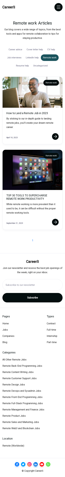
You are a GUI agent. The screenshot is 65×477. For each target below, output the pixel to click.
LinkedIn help (32, 57)
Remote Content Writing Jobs (18, 372)
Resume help (22, 65)
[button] (58, 7)
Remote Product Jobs (14, 415)
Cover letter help (35, 49)
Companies (8, 336)
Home (5, 323)
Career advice (15, 49)
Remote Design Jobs (13, 384)
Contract (51, 323)
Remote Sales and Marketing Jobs (20, 422)
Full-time (51, 329)
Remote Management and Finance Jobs (23, 409)
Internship (52, 336)
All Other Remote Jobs (14, 359)
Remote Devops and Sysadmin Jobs (21, 390)
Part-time (52, 342)
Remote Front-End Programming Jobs (22, 397)
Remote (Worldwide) (13, 445)
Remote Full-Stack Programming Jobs (22, 403)
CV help (51, 49)
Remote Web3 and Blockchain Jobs (21, 428)
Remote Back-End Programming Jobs (22, 365)
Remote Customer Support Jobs (19, 378)
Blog (4, 342)
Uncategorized (40, 65)
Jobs (5, 329)
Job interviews (14, 57)
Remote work (49, 57)
